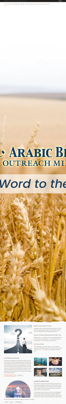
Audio (12, 1)
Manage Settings (18, 402)
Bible (4, 1)
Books (7, 1)
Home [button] (5, 4)
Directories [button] (31, 4)
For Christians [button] (22, 4)
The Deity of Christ (39, 344)
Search (25, 1)
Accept (6, 402)
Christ (42, 349)
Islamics (23, 1)
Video (9, 1)
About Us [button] (8, 4)
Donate (11, 4)
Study (17, 1)
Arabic (48, 4)
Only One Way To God (42, 381)
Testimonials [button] (39, 4)
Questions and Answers (18, 339)
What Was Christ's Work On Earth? (43, 326)
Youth (20, 1)
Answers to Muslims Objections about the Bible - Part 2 (48, 335)
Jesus (41, 337)
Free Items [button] (35, 4)
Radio (15, 1)
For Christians (19, 375)
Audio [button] (19, 4)
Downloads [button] (44, 4)
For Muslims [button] (27, 4)
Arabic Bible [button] (15, 4)
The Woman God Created (12, 358)
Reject (11, 402)
